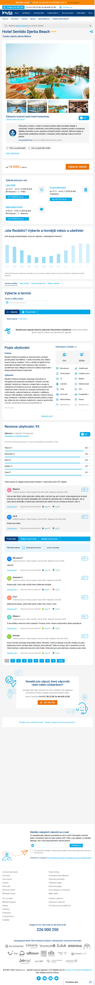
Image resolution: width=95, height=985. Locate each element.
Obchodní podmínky (57, 879)
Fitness (81, 399)
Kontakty (5, 920)
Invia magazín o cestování (59, 890)
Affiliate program (9, 902)
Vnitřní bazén (65, 373)
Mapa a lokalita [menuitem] (53, 283)
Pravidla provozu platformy (60, 906)
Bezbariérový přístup (84, 405)
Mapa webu (53, 893)
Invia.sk (68, 970)
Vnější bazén (83, 368)
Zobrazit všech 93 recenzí (15, 119)
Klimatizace (64, 368)
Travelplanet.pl (86, 970)
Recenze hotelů (8, 890)
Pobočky (6, 909)
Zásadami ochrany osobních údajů (78, 858)
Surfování (63, 394)
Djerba (33, 19)
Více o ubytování (12, 153)
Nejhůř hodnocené (28, 539)
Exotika (5, 883)
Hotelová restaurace (84, 410)
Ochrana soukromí (56, 898)
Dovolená (15, 19)
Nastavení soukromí (57, 902)
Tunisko (24, 19)
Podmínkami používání (56, 858)
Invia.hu (75, 970)
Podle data (11, 539)
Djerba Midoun (44, 19)
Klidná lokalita (65, 399)
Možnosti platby (55, 886)
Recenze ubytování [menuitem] (38, 283)
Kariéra (5, 906)
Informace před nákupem (59, 875)
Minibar (81, 379)
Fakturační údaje (55, 883)
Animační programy (66, 405)
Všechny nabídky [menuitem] (11, 283)
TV (61, 379)
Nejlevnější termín (14, 207)
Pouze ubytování (58, 187)
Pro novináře (7, 898)
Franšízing (6, 913)
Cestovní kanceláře (10, 872)
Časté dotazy (54, 872)
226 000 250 (47, 929)
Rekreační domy (8, 893)
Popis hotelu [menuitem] (24, 283)
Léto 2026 (10, 185)
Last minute (7, 879)
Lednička (63, 384)
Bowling (63, 410)
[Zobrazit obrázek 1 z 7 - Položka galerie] (16, 106)
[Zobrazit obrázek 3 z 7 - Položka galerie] (58, 106)
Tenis (62, 389)
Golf (80, 389)
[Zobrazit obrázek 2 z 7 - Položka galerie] (37, 106)
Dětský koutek (84, 384)
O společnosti (8, 916)
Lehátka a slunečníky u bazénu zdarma (84, 373)
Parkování (6, 886)
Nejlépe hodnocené (49, 539)
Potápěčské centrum (84, 394)
